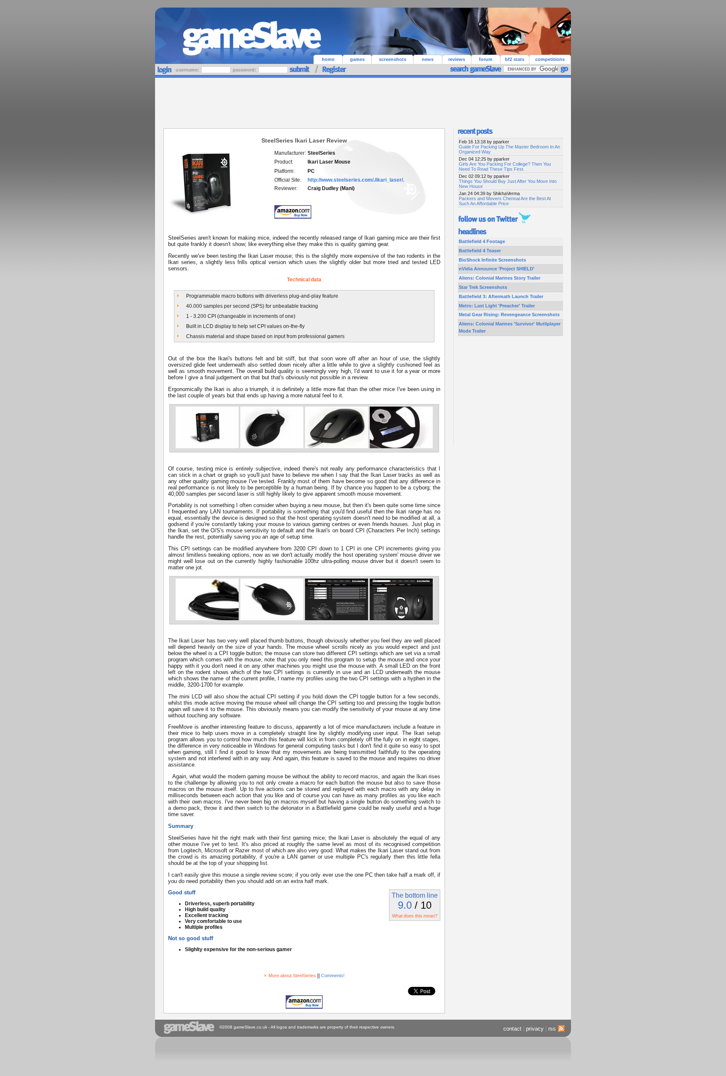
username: (188, 69)
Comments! (333, 975)
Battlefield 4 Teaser (480, 250)
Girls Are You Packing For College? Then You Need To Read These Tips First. (505, 166)
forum (485, 59)
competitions (550, 59)
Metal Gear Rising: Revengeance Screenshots (509, 314)
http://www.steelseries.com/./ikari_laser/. (356, 180)
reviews (456, 59)
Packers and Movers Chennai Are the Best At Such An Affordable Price (505, 201)
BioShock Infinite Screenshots (492, 259)
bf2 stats (514, 59)
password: (245, 69)
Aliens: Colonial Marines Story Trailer (499, 277)
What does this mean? (414, 915)
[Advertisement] (363, 101)
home (328, 59)
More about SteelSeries (292, 975)
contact (512, 1029)
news (428, 59)
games (357, 59)
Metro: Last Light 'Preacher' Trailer (497, 305)
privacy (535, 1029)
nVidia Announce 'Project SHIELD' (496, 268)
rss (552, 1029)
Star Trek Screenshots (483, 287)
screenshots (392, 59)
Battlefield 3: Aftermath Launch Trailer (501, 296)
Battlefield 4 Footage (482, 241)
